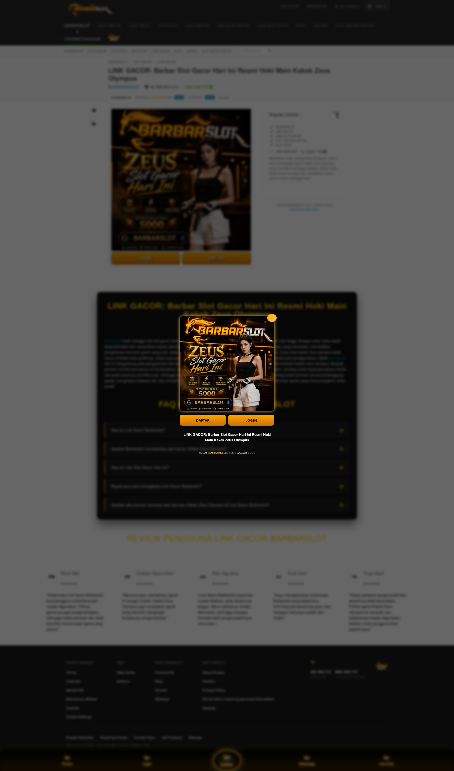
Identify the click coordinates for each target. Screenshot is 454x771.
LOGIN (251, 420)
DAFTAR (203, 420)
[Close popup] (272, 318)
